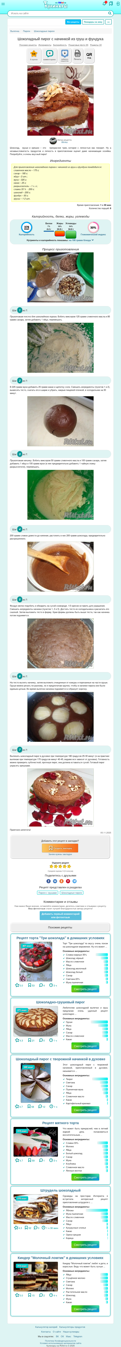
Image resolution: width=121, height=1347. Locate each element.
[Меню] (3, 4)
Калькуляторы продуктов (72, 1326)
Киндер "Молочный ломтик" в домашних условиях (60, 1257)
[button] (77, 59)
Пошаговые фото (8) (78, 44)
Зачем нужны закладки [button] (60, 854)
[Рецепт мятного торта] (35, 1141)
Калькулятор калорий (46, 1326)
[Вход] (118, 4)
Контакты (46, 1331)
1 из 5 (51, 866)
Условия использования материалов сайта (60, 1343)
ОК (62, 1336)
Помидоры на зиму (93, 21)
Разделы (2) (96, 44)
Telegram (77, 1336)
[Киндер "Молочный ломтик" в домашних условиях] (35, 1276)
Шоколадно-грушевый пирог (60, 1001)
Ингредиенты (45, 44)
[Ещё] (108, 21)
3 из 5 (60, 866)
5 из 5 (69, 866)
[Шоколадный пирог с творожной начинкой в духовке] (36, 1082)
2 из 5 (56, 866)
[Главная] (55, 5)
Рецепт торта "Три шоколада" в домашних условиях (60, 937)
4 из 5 (65, 866)
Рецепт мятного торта (60, 1122)
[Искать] (110, 14)
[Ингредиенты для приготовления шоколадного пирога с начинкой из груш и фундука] (60, 277)
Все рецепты (73, 21)
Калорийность (60, 44)
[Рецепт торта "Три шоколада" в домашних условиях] (35, 961)
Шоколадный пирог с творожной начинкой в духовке (60, 1058)
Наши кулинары (71, 1331)
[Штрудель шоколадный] (35, 1208)
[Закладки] (111, 3)
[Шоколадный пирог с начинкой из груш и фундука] (60, 100)
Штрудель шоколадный (60, 1190)
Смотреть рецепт (85, 989)
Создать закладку (63, 848)
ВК (57, 1336)
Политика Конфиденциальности (60, 1340)
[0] (66, 57)
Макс (68, 1336)
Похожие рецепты (28, 44)
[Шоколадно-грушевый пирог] (35, 1020)
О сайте (57, 1331)
